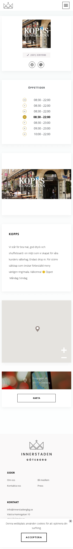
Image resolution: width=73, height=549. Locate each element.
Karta (36, 398)
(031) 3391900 (38, 55)
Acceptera (34, 537)
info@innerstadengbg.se (20, 509)
